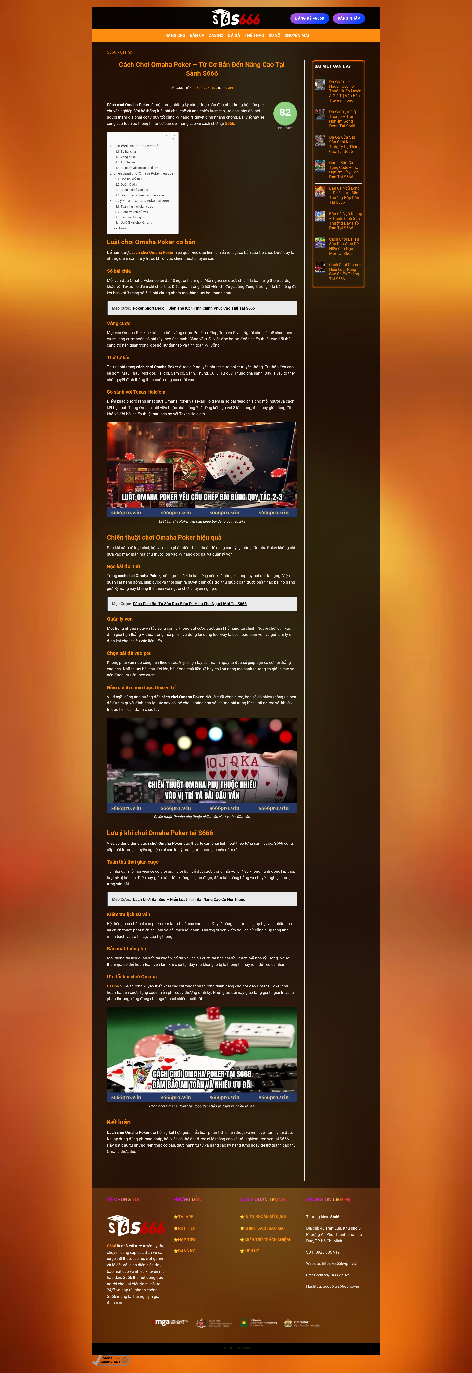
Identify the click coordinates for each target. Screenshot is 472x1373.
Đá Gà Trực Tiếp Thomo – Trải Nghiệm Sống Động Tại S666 (343, 118)
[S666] (236, 18)
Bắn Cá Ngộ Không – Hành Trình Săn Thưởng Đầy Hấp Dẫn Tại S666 (345, 220)
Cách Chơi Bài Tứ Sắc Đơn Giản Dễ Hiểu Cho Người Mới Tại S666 (344, 246)
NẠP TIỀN (187, 1239)
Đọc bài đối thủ (131, 179)
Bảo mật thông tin (133, 217)
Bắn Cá (197, 35)
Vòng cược (128, 157)
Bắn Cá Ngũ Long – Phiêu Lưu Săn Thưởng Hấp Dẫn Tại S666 (344, 195)
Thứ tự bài (128, 162)
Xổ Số (274, 35)
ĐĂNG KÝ (186, 1251)
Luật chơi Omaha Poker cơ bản (136, 146)
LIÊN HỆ (252, 1251)
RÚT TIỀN (186, 1228)
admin (228, 88)
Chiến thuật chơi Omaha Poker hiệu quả (143, 174)
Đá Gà (234, 35)
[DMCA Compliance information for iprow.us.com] (111, 1360)
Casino (216, 35)
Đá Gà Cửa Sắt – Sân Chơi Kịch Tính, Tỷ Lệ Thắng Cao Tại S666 (345, 144)
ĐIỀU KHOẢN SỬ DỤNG (266, 1217)
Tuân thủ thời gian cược (137, 206)
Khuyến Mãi (297, 35)
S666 (111, 52)
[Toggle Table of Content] (168, 139)
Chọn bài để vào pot (134, 190)
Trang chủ (174, 35)
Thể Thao (254, 35)
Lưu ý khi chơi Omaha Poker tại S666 (141, 201)
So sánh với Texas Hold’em (139, 168)
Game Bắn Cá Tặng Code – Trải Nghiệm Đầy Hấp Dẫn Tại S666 (344, 169)
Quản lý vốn (129, 184)
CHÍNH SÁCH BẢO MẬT (265, 1228)
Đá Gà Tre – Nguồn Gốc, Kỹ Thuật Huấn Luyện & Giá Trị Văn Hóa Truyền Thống (345, 91)
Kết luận (119, 228)
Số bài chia (128, 151)
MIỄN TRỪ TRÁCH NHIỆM (267, 1239)
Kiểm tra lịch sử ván (134, 212)
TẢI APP (185, 1217)
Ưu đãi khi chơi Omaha (136, 222)
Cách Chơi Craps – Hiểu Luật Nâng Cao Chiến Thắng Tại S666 (345, 271)
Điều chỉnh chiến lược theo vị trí (142, 195)
